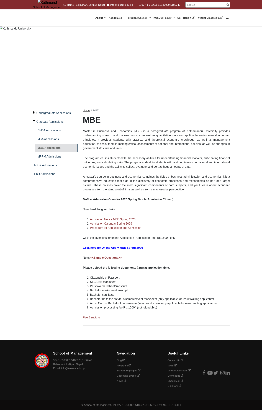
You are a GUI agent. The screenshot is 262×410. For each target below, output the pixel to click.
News (120, 380)
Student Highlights (127, 370)
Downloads (174, 375)
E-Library (173, 385)
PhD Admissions (44, 173)
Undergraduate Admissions (53, 113)
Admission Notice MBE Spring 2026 (112, 219)
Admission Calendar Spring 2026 (111, 223)
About (99, 17)
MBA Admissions (48, 139)
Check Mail (174, 380)
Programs (123, 365)
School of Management (97, 404)
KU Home (68, 5)
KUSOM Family (162, 17)
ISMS (171, 365)
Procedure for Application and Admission (115, 227)
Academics (116, 17)
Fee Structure (91, 317)
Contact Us (174, 360)
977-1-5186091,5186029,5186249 (161, 5)
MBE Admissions (49, 147)
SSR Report (184, 17)
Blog (119, 360)
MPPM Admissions (49, 156)
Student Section (138, 17)
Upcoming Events (127, 375)
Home (86, 110)
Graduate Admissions (49, 121)
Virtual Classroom (209, 17)
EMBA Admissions (49, 130)
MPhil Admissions (45, 165)
